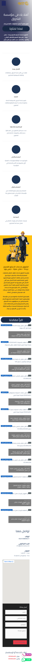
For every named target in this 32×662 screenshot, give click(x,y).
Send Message (20, 642)
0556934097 (12, 656)
